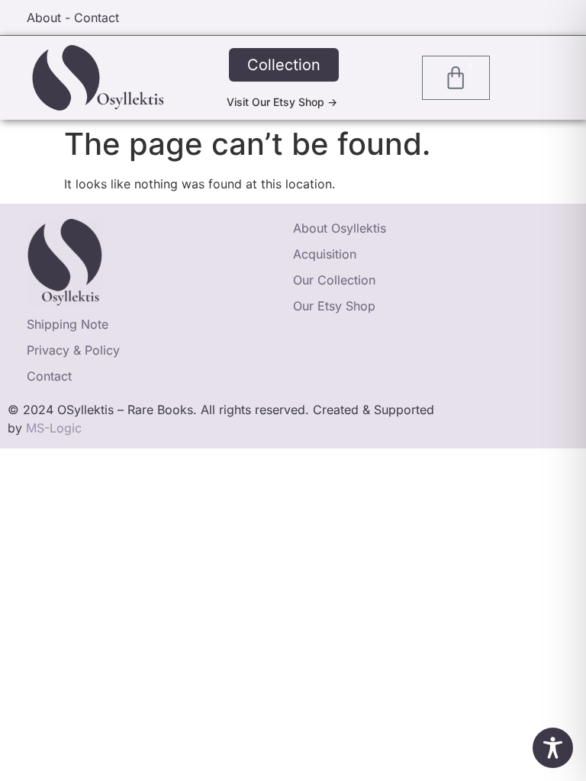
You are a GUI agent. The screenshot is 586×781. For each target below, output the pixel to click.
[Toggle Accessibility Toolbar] (553, 748)
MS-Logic (54, 427)
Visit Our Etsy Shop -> (282, 101)
